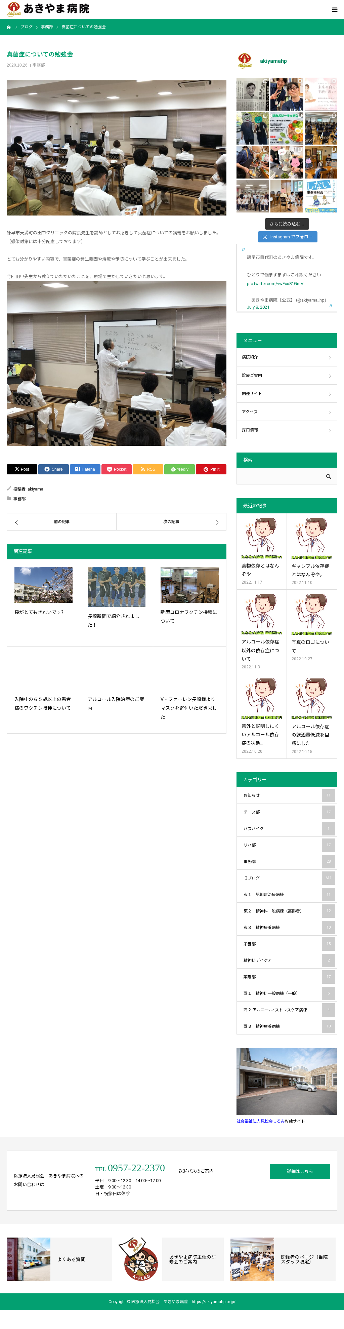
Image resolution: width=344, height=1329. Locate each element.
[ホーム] (9, 27)
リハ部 (287, 845)
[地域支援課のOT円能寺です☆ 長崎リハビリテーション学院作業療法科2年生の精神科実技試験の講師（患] (252, 196)
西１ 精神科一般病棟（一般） (287, 993)
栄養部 (287, 944)
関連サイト (252, 393)
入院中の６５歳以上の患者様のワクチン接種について (42, 704)
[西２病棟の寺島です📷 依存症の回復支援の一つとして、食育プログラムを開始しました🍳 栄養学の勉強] (286, 128)
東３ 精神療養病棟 (287, 927)
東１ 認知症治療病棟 (287, 894)
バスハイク (287, 828)
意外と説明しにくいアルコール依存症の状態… (260, 735)
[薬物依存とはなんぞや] (262, 538)
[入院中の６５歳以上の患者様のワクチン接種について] (43, 672)
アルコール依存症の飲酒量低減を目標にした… (310, 735)
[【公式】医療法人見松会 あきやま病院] (48, 9)
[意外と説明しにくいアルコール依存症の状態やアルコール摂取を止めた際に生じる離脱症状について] (262, 698)
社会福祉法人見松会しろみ (260, 1121)
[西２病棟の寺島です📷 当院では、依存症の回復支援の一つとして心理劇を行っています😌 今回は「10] (286, 196)
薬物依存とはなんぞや (260, 570)
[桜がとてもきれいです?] (43, 584)
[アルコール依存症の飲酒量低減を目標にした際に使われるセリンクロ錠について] (312, 698)
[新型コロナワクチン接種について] (190, 584)
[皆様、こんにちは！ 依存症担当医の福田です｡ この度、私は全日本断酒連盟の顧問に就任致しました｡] (252, 94)
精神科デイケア (287, 960)
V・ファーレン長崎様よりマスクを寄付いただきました (189, 708)
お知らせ (287, 795)
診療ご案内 (252, 375)
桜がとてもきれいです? (38, 612)
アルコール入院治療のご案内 (116, 704)
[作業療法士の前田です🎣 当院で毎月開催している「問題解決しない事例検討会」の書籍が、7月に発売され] (321, 196)
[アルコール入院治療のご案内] (117, 672)
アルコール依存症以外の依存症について (260, 650)
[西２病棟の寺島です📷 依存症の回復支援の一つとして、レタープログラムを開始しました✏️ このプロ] (321, 94)
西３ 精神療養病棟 (287, 1026)
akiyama (35, 489)
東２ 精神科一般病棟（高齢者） (287, 911)
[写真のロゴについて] (312, 614)
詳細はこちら (300, 1171)
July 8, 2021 (258, 307)
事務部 (39, 65)
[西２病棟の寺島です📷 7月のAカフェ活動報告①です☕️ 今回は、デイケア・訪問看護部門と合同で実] (321, 162)
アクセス (250, 411)
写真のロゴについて (310, 646)
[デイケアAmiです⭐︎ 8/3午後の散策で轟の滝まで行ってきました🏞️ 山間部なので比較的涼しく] (252, 128)
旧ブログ (288, 878)
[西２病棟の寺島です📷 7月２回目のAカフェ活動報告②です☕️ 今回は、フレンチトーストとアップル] (252, 162)
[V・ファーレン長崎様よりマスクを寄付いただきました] (190, 672)
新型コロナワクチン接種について (189, 617)
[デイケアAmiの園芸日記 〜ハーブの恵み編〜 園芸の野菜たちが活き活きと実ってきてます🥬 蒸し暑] (286, 162)
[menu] (334, 9)
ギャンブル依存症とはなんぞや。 (310, 570)
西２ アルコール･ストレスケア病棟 (287, 1010)
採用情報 (250, 430)
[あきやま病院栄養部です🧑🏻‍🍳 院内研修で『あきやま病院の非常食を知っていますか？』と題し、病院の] (321, 128)
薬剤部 (287, 977)
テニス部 (287, 812)
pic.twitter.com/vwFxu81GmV (275, 283)
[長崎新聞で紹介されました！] (117, 587)
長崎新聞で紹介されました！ (113, 621)
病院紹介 (250, 357)
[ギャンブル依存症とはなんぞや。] (312, 538)
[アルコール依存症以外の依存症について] (262, 614)
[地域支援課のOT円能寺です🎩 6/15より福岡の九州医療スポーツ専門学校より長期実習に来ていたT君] (286, 94)
